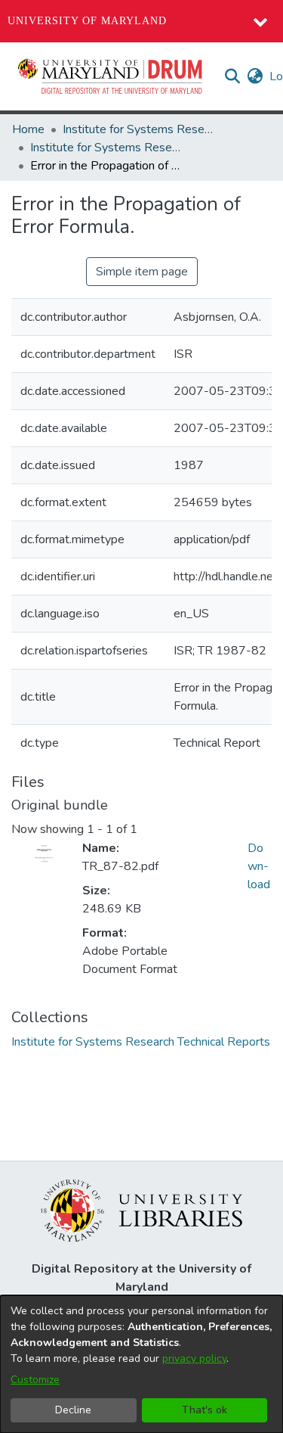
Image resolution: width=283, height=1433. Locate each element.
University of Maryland (87, 20)
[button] (111, 76)
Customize (35, 1379)
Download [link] (259, 866)
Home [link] (28, 129)
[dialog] (141, 1364)
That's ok (204, 1410)
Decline (73, 1410)
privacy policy (194, 1358)
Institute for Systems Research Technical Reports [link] (105, 147)
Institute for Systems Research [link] (138, 129)
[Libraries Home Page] (141, 1209)
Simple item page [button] (142, 271)
